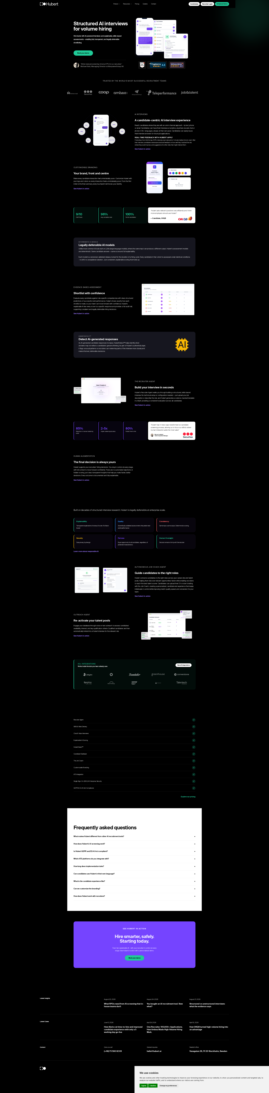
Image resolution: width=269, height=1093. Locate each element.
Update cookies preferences (18, 1091)
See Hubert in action (142, 149)
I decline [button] (153, 1085)
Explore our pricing (188, 797)
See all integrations (183, 665)
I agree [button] (143, 1085)
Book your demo (83, 53)
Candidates (194, 4)
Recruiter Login (207, 4)
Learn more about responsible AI (86, 551)
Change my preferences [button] (168, 1085)
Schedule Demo (222, 4)
